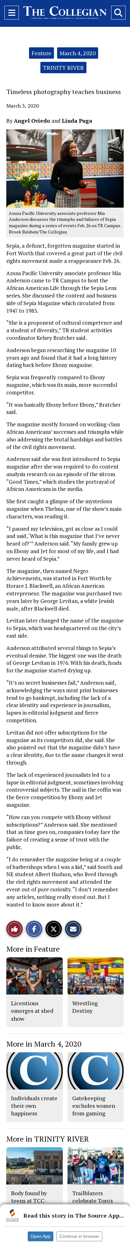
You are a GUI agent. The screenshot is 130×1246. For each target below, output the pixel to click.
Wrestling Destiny (85, 1006)
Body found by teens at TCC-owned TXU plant (33, 1200)
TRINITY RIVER (63, 67)
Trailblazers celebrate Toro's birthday (92, 1200)
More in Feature (33, 949)
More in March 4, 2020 (43, 1044)
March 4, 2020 (78, 53)
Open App (40, 1236)
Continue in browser (79, 1236)
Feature (41, 53)
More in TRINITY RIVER (47, 1139)
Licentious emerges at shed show (32, 1010)
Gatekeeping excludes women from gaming (93, 1105)
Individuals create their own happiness (34, 1105)
